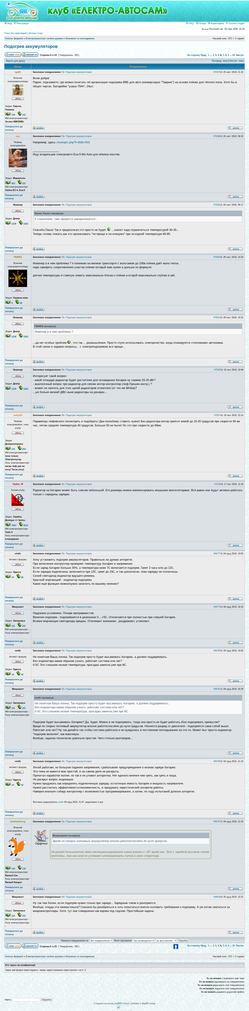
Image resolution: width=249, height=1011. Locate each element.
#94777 (217, 553)
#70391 (217, 204)
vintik (61, 802)
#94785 (217, 761)
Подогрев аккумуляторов (31, 46)
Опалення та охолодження (80, 38)
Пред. (204, 55)
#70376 (217, 72)
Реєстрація (22, 23)
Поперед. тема (220, 61)
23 (233, 55)
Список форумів (14, 38)
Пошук (202, 23)
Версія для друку (15, 61)
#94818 (217, 897)
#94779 (217, 607)
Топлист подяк (236, 23)
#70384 (217, 136)
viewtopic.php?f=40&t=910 (73, 142)
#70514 (217, 317)
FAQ (190, 23)
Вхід (9, 23)
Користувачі (217, 23)
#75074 (217, 415)
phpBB (117, 1003)
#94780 (217, 650)
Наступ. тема (237, 61)
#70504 (217, 257)
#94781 (217, 689)
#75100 (217, 484)
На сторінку (193, 55)
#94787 (217, 821)
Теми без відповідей (15, 33)
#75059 (217, 369)
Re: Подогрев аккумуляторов (77, 72)
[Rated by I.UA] (124, 1009)
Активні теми (36, 33)
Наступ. (240, 55)
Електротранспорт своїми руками (44, 38)
